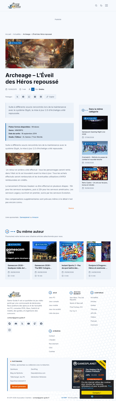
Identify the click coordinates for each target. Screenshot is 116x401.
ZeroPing (34, 369)
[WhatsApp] (29, 97)
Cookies (52, 351)
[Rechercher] (96, 5)
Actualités (17, 34)
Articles (93, 301)
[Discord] (16, 323)
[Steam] (9, 323)
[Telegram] (35, 97)
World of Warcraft (76, 303)
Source (71, 208)
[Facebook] (23, 97)
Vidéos (93, 317)
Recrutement (53, 344)
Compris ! (97, 392)
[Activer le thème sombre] (101, 5)
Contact (52, 336)
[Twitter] (17, 97)
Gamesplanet (25, 217)
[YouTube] (28, 323)
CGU (50, 348)
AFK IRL (94, 313)
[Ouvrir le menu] (106, 5)
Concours (94, 325)
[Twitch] (35, 323)
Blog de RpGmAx (16, 373)
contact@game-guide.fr (16, 318)
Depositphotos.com (38, 373)
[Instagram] (9, 330)
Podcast (94, 321)
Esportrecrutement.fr (18, 381)
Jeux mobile (53, 305)
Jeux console (54, 301)
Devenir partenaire (19, 386)
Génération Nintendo (38, 377)
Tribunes (94, 309)
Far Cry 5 (73, 311)
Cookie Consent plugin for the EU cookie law (96, 396)
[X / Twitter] (22, 323)
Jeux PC (52, 297)
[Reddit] (41, 97)
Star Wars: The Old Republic (77, 299)
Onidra (41, 89)
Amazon (35, 217)
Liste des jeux (54, 313)
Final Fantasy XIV (76, 307)
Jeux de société (55, 309)
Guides (93, 305)
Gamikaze (14, 369)
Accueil (8, 34)
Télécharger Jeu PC (17, 377)
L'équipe (52, 340)
